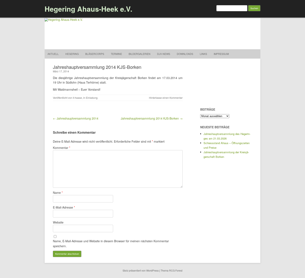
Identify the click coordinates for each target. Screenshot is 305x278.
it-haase (77, 97)
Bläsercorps (94, 54)
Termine (116, 54)
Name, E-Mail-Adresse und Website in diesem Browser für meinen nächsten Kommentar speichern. (111, 243)
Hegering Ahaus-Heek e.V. (88, 9)
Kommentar (61, 148)
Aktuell (53, 54)
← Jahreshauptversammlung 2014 (75, 118)
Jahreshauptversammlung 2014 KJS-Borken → (152, 118)
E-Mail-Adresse (64, 207)
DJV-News (163, 54)
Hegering (72, 54)
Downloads (185, 54)
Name (58, 192)
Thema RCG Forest (171, 270)
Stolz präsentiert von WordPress (141, 270)
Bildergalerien (139, 54)
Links (203, 54)
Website (58, 222)
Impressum (221, 54)
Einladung (92, 97)
